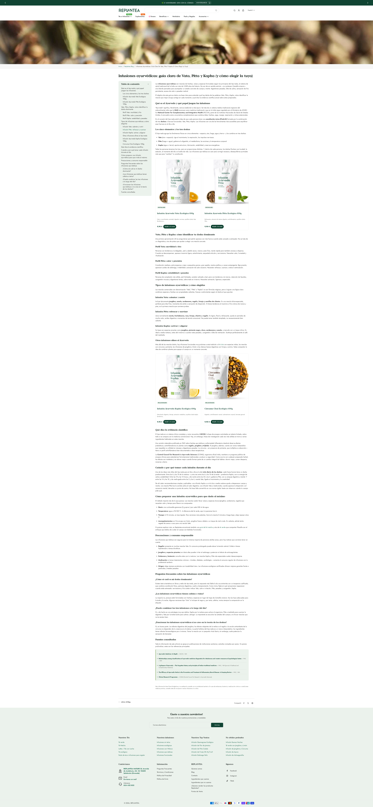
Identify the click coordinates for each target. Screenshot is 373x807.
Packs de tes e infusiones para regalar (132, 755)
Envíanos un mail (130, 779)
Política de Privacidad (164, 775)
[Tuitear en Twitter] (248, 703)
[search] (234, 10)
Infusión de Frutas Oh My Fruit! (202, 752)
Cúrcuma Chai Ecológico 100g (219, 408)
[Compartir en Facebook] (244, 703)
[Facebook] (228, 771)
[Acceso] (239, 10)
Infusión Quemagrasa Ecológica (202, 742)
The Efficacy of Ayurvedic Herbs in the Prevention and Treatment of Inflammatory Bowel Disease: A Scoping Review (195, 672)
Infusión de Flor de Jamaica (200, 745)
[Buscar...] (216, 10)
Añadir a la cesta (170, 226)
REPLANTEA (135, 803)
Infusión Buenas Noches (234, 742)
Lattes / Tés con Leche (126, 749)
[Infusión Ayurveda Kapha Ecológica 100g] (178, 377)
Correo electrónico (159, 725)
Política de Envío (162, 779)
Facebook (233, 771)
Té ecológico (123, 752)
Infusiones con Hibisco (165, 749)
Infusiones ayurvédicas (165, 752)
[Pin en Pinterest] (252, 703)
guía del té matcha (206, 527)
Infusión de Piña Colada (199, 749)
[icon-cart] (243, 10)
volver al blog (125, 702)
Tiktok (232, 781)
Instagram (233, 776)
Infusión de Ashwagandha (235, 755)
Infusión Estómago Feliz (199, 755)
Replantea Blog (129, 66)
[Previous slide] (5, 3)
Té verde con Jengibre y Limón (236, 745)
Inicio (120, 66)
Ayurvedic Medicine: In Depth (168, 654)
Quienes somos (196, 769)
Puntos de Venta (197, 791)
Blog (192, 772)
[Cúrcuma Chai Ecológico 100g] (226, 377)
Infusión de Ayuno (232, 752)
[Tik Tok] (228, 781)
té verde (223, 527)
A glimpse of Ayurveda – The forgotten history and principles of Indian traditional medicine (188, 665)
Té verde (121, 742)
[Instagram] (228, 776)
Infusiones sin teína (163, 742)
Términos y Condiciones (165, 772)
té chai (221, 344)
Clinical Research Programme (168, 677)
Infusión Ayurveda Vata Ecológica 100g (175, 213)
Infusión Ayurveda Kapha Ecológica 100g (176, 408)
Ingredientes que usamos (200, 779)
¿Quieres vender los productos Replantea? (202, 787)
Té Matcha (122, 745)
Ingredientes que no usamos (201, 782)
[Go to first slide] (368, 3)
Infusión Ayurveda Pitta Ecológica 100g (223, 213)
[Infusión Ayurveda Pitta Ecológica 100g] (226, 181)
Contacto (194, 775)
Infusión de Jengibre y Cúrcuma (237, 749)
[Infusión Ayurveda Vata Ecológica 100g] (178, 181)
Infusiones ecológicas (164, 745)
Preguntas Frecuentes (164, 769)
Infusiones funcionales (164, 755)
